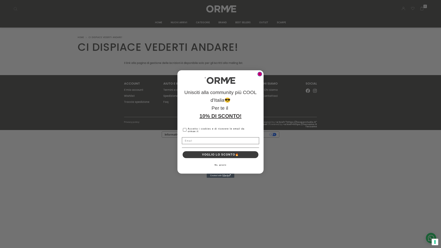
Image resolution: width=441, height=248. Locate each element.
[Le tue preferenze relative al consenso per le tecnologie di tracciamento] (435, 242)
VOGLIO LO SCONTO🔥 (220, 154)
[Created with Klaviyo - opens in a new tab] (220, 176)
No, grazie (221, 165)
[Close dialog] (260, 74)
